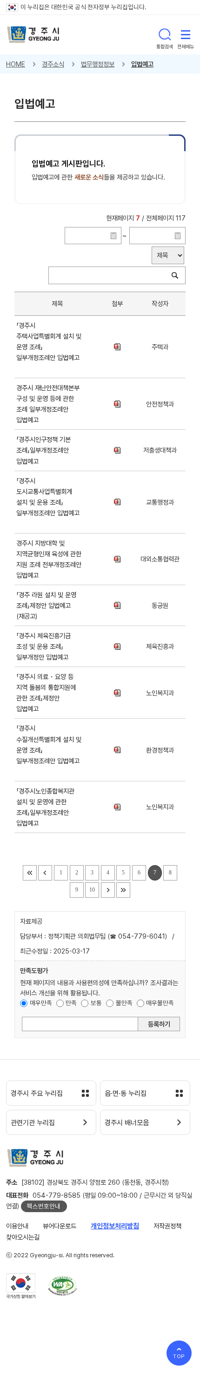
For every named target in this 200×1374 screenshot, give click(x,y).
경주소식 (53, 64)
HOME (15, 64)
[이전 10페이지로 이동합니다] (45, 872)
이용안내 (17, 1226)
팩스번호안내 (43, 1206)
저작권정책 (167, 1226)
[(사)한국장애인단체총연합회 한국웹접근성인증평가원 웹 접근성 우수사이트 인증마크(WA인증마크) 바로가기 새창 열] (62, 1286)
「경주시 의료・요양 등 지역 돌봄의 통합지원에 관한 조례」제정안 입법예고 (46, 693)
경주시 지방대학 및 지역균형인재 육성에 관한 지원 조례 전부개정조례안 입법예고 (48, 559)
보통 (96, 1003)
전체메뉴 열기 (185, 34)
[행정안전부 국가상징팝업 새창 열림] (20, 1286)
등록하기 (159, 1024)
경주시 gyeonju (33, 34)
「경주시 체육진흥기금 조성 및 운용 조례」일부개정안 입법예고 (44, 646)
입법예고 (142, 64)
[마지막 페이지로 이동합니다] (123, 890)
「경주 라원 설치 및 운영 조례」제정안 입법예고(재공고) (46, 605)
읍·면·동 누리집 (126, 1093)
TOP (179, 1356)
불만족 (124, 1003)
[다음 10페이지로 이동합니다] (108, 890)
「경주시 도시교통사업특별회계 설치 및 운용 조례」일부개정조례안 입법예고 (48, 502)
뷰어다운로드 (59, 1226)
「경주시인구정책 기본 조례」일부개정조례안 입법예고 (43, 450)
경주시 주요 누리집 (37, 1093)
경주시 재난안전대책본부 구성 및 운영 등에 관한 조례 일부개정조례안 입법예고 (48, 404)
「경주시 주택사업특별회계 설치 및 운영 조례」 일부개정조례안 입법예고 (48, 346)
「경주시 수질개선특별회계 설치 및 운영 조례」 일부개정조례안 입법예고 (48, 749)
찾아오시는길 (23, 1237)
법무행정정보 (97, 64)
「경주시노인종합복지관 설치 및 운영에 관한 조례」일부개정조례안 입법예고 (45, 807)
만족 (71, 1003)
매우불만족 (160, 1003)
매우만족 (41, 1003)
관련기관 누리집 (33, 1123)
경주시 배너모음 (127, 1123)
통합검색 (164, 34)
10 (92, 890)
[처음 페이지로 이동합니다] (30, 872)
